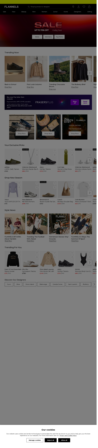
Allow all (64, 440)
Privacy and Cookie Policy (68, 435)
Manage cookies (35, 440)
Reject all (50, 440)
